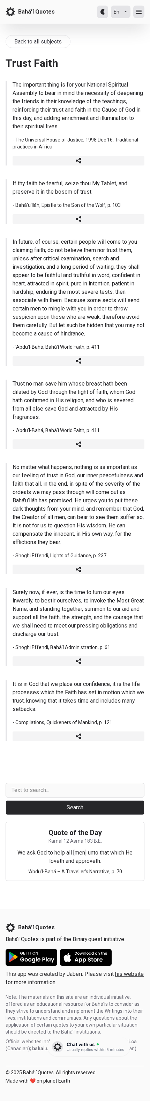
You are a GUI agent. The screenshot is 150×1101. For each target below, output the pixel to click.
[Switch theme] (102, 12)
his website (129, 974)
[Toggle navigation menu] (138, 12)
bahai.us (42, 1048)
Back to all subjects (38, 41)
